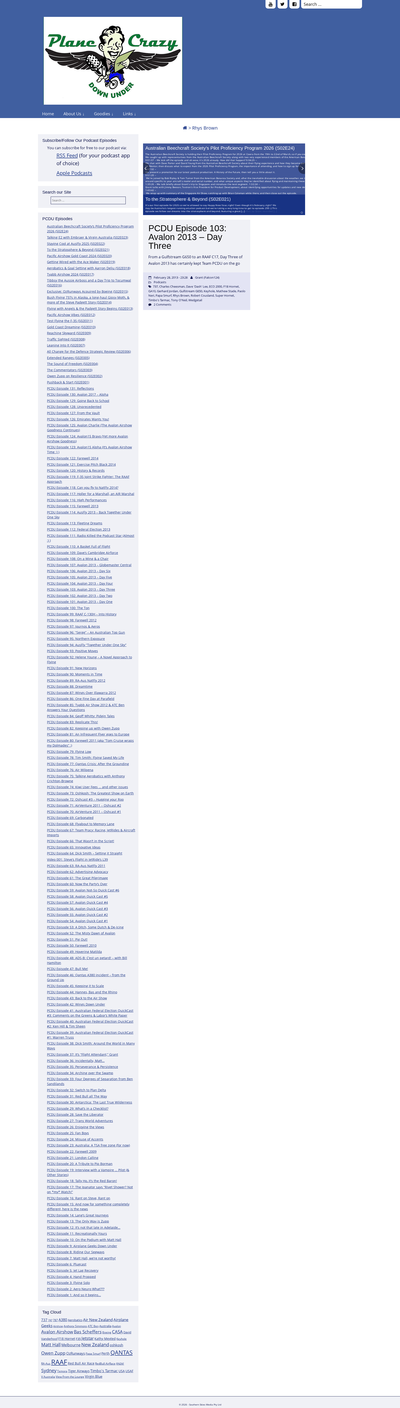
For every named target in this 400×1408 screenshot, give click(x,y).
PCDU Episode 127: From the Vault (73, 413)
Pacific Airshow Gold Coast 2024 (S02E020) (79, 256)
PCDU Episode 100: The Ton (68, 608)
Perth (105, 1353)
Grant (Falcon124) (207, 277)
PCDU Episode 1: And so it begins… (74, 1295)
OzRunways (75, 1353)
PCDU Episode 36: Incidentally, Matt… (76, 1060)
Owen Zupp (53, 1353)
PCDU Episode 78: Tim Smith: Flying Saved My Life (85, 757)
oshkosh (116, 1345)
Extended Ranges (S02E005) (68, 358)
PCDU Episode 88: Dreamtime (70, 686)
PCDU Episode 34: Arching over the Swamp (80, 1073)
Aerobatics (75, 1320)
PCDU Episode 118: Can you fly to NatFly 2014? (82, 487)
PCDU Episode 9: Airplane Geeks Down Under (82, 1246)
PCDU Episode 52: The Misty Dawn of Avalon (81, 933)
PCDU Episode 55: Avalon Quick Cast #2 (77, 914)
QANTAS (121, 1352)
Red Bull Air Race (81, 1363)
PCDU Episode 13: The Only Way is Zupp (78, 1221)
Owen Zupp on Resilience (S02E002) (74, 376)
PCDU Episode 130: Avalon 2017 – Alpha (77, 394)
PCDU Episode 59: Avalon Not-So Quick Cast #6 (83, 890)
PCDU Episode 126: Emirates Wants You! (78, 419)
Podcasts (160, 282)
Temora (62, 1371)
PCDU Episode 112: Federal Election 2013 (78, 529)
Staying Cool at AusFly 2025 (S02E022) (76, 243)
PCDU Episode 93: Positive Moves (72, 651)
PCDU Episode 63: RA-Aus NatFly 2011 (76, 866)
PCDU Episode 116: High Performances (77, 500)
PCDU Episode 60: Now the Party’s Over (77, 884)
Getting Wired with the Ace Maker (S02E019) (81, 262)
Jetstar (87, 1338)
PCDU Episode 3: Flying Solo (68, 1282)
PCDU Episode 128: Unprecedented (74, 406)
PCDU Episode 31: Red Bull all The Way (77, 1096)
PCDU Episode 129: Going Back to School (78, 400)
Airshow (58, 1326)
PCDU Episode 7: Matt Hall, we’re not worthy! (81, 1258)
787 (55, 1320)
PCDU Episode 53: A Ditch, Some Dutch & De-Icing (85, 927)
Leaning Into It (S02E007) (66, 345)
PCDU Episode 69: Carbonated (70, 817)
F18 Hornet (66, 1338)
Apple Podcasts (74, 172)
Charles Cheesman (172, 286)
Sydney (48, 1370)
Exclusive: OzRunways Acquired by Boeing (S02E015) (87, 291)
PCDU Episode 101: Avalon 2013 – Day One (79, 601)
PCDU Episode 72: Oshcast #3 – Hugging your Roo (85, 799)
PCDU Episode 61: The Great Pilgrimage (77, 878)
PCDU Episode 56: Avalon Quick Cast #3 (77, 908)
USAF (129, 1371)
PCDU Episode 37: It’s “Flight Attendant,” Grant (82, 1054)
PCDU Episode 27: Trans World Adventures (80, 1121)
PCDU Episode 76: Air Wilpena (70, 770)
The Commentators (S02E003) (69, 370)
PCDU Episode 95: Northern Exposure (76, 638)
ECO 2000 (215, 286)
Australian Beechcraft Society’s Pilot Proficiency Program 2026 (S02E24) (220, 148)
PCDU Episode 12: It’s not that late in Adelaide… (83, 1227)
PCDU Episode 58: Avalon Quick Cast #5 (77, 896)
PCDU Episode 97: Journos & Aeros (73, 626)
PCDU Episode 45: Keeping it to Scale (75, 986)
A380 (63, 1319)
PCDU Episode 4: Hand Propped (71, 1276)
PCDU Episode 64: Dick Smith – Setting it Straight (84, 853)
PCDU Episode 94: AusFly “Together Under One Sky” (86, 645)
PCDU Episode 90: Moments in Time (74, 674)
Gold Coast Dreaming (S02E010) (71, 327)
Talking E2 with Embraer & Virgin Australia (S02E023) (87, 237)
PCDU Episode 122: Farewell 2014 (72, 458)
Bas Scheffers (88, 1332)
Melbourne (71, 1344)
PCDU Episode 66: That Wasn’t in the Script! (80, 841)
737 (44, 1319)
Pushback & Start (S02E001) (68, 382)
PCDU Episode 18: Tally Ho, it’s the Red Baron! (82, 1181)
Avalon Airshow (57, 1332)
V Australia (48, 1376)
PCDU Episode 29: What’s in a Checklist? (77, 1108)
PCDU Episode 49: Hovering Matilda (74, 951)
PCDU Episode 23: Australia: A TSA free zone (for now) (88, 1145)
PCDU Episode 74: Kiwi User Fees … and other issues (87, 787)
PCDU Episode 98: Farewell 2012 (72, 620)
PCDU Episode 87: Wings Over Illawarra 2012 (81, 692)
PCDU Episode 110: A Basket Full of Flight (78, 546)
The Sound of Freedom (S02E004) (72, 364)
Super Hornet (224, 295)
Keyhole (121, 1339)
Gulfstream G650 (190, 291)
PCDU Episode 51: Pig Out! (67, 939)
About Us (72, 113)
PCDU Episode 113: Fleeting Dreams (74, 523)
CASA (117, 1332)
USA (122, 1371)
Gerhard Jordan (167, 291)
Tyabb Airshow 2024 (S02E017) (70, 274)
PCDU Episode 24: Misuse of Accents (75, 1139)
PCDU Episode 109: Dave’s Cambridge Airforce (82, 552)
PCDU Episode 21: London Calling (72, 1158)
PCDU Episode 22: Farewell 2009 (72, 1151)
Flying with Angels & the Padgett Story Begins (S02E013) (90, 308)
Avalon (116, 1326)
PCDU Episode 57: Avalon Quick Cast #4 (77, 902)
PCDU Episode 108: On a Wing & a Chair (78, 559)
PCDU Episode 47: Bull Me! (67, 969)
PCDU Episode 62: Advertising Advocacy (77, 872)
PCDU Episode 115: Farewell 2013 (72, 506)
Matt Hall (51, 1344)
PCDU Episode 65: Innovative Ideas (73, 847)
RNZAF (120, 1363)
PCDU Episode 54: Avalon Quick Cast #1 (77, 921)
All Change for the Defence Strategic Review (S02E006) (89, 351)
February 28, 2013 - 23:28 (171, 277)
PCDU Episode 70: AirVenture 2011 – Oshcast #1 (84, 811)
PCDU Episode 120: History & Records (76, 470)
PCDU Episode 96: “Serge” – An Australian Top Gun (86, 632)
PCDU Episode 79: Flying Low (69, 751)
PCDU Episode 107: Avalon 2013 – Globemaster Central (89, 565)
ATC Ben (93, 1326)
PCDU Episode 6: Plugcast (66, 1264)
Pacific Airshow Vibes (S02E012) (71, 315)
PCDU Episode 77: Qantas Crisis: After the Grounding (88, 764)
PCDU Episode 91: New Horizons (72, 668)
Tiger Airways (79, 1370)
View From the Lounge (70, 1377)
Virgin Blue (93, 1376)
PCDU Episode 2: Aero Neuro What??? (75, 1289)
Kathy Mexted (105, 1338)
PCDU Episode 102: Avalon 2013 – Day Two (79, 595)
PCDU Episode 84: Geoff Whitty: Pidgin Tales (81, 716)
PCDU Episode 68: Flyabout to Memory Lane (80, 824)
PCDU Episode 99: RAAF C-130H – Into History (81, 614)
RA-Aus (45, 1363)
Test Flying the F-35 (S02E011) (70, 321)
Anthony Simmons (75, 1326)
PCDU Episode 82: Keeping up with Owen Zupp (83, 728)
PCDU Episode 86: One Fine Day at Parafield (80, 698)
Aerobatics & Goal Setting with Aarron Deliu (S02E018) (88, 268)
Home (48, 113)
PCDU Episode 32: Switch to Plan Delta (76, 1090)
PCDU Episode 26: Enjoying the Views (75, 1127)
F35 (78, 1339)
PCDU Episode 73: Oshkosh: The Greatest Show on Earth (90, 793)
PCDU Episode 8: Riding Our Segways (75, 1252)
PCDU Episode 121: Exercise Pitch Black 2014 (81, 464)
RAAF (59, 1362)
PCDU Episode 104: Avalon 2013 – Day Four (80, 583)
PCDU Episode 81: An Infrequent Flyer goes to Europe (88, 734)
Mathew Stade (226, 291)
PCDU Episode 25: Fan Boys (68, 1133)
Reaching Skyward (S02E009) (69, 333)
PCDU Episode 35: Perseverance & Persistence (82, 1066)
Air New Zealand (98, 1319)
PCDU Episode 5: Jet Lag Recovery (72, 1270)
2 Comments (162, 304)
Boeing (106, 1332)
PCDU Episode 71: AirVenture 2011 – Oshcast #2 (84, 805)
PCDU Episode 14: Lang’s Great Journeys (78, 1215)
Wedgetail (195, 300)
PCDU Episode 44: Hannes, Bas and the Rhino (82, 992)
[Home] (185, 128)
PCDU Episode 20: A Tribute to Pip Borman (79, 1164)
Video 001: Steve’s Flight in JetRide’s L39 (77, 859)
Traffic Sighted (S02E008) (66, 339)
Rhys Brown (181, 295)
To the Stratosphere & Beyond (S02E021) (188, 199)
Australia (105, 1326)
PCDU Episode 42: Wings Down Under (76, 1004)
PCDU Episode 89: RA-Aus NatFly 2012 (76, 680)
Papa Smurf (93, 1354)
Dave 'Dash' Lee (197, 286)
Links (128, 113)
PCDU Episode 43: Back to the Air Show (77, 998)
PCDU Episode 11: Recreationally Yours (77, 1233)
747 (50, 1320)
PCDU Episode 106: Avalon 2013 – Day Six (78, 571)
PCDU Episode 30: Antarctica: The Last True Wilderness (89, 1102)
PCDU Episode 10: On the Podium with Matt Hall (84, 1240)
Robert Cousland (202, 295)
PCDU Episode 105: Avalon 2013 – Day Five (79, 577)
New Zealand (95, 1344)
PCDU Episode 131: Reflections (70, 388)
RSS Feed (67, 155)
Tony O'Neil (179, 300)
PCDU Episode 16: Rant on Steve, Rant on (78, 1198)
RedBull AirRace (105, 1363)
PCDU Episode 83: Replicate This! (72, 722)
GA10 (152, 291)
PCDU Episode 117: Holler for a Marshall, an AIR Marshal (90, 494)
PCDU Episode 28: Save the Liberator (75, 1114)
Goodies (102, 113)
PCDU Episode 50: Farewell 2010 (72, 945)
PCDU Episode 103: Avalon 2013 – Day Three (81, 589)
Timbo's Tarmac (104, 1370)
